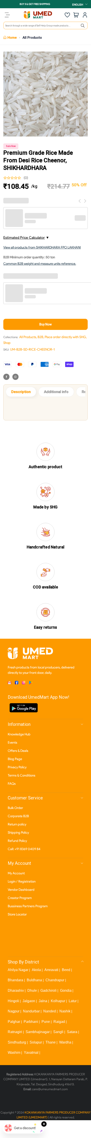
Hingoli (13, 1001)
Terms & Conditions (21, 775)
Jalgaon (29, 1001)
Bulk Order (15, 808)
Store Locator (17, 914)
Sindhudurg (17, 1042)
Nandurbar (31, 1011)
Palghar (14, 1022)
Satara (72, 1032)
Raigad (59, 1022)
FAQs (12, 784)
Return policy (17, 824)
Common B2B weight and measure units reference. (39, 264)
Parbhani (31, 1022)
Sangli (58, 1032)
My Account (16, 873)
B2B (40, 337)
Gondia (66, 990)
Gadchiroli (48, 990)
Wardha (65, 1042)
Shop (7, 343)
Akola (36, 970)
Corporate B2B (18, 816)
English (77, 4)
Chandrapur (55, 980)
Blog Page (15, 759)
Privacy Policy (17, 767)
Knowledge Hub (19, 734)
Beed (66, 970)
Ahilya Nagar (18, 970)
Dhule (32, 990)
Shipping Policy (18, 833)
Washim (14, 1052)
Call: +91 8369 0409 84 (24, 849)
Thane (51, 1042)
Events (12, 743)
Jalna (43, 1001)
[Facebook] (6, 377)
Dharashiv (16, 990)
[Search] (82, 25)
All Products (32, 38)
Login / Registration (22, 881)
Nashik (64, 1011)
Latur (73, 1001)
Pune (46, 1022)
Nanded (49, 1011)
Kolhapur (58, 1001)
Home (12, 38)
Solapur (36, 1042)
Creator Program (20, 898)
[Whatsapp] (15, 377)
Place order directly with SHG (65, 337)
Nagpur (13, 1011)
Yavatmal (31, 1052)
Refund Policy (17, 841)
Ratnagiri (15, 1032)
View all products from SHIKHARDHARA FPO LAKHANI (42, 247)
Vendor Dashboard (21, 890)
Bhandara (15, 980)
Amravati (51, 970)
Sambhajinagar (38, 1032)
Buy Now (45, 324)
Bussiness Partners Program (28, 906)
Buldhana (34, 980)
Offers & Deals (18, 751)
